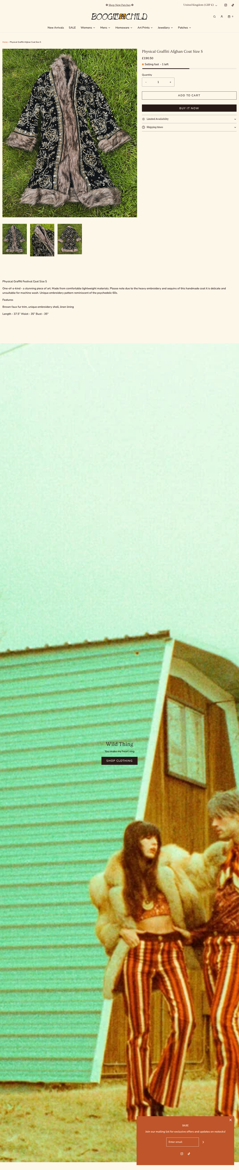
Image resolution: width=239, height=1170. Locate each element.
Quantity (147, 74)
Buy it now (189, 108)
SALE (72, 28)
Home (5, 42)
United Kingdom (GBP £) (198, 4)
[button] (14, 239)
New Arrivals (56, 28)
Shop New (119, 5)
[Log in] (222, 16)
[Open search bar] (214, 16)
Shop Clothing (119, 761)
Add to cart (189, 95)
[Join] (203, 1142)
